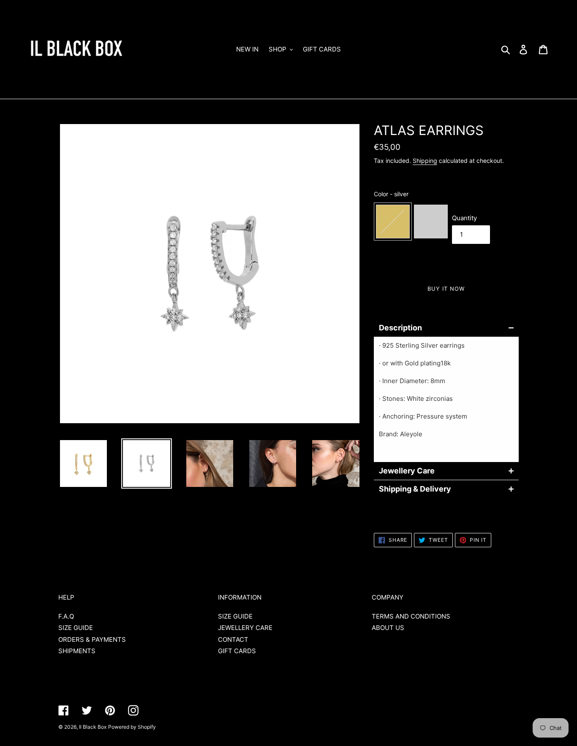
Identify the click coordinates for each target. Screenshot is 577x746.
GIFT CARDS (237, 651)
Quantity (464, 218)
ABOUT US (388, 628)
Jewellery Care (407, 471)
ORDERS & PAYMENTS (92, 639)
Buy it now (446, 288)
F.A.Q (66, 616)
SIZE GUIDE (75, 628)
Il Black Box (92, 727)
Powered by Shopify (132, 727)
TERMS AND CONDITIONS (411, 616)
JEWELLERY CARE (245, 628)
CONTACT (233, 639)
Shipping (425, 160)
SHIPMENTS (76, 651)
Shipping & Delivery (415, 489)
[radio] (393, 222)
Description (400, 328)
